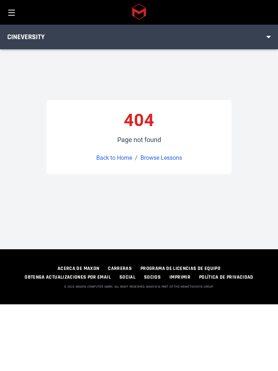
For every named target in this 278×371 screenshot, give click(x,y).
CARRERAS (120, 268)
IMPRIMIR (179, 277)
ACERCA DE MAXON (78, 268)
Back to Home (114, 157)
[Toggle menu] (268, 37)
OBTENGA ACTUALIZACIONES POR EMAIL (68, 277)
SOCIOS (152, 277)
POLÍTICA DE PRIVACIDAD (226, 277)
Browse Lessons (161, 157)
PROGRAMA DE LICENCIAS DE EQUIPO (180, 268)
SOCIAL (127, 277)
